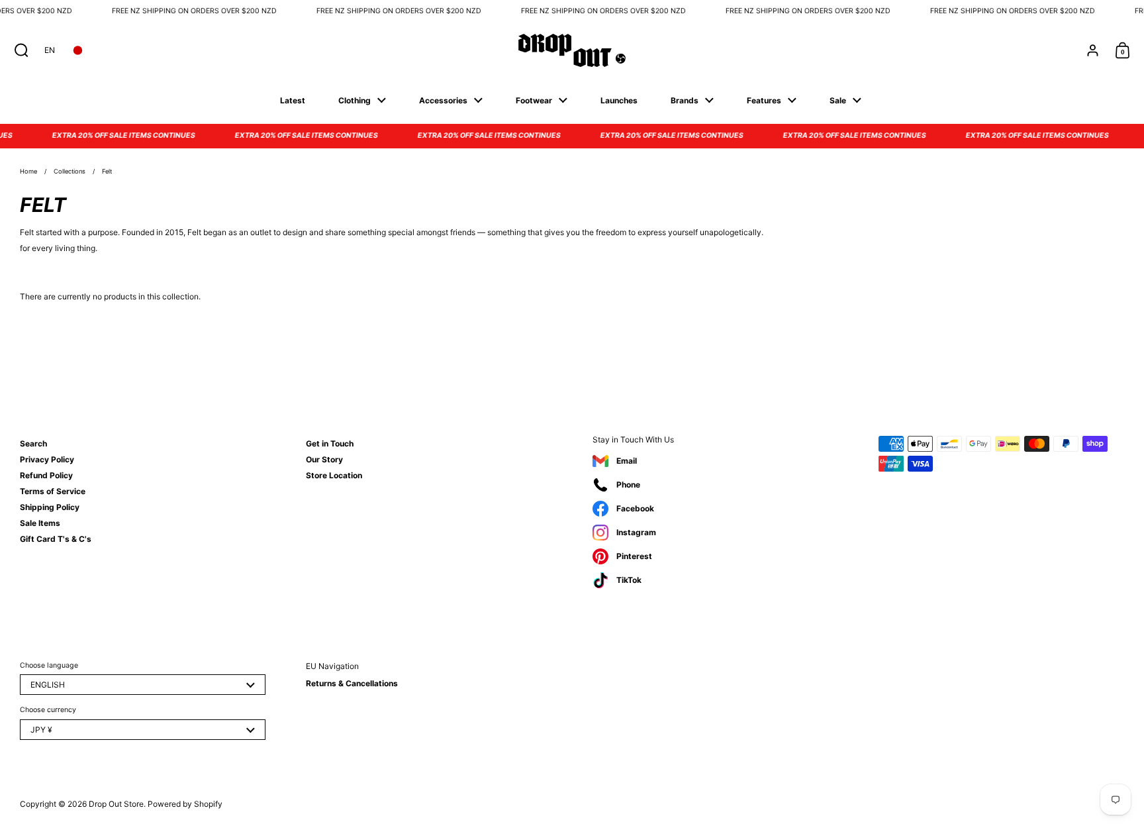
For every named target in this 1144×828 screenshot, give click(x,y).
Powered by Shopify (185, 804)
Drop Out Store (116, 804)
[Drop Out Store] (571, 50)
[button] (18, 50)
